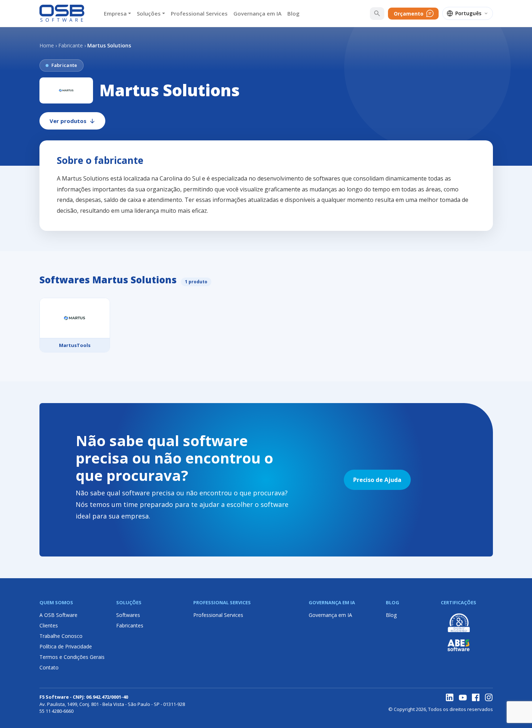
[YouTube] (463, 698)
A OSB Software (58, 614)
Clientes (48, 625)
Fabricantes (129, 625)
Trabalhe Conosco (61, 635)
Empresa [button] (115, 13)
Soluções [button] (149, 13)
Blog (293, 13)
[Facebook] (476, 698)
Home (46, 45)
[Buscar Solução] (377, 13)
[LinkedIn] (450, 698)
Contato (49, 667)
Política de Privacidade (65, 646)
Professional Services (199, 13)
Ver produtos (68, 120)
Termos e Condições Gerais (72, 656)
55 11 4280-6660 (56, 711)
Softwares (128, 614)
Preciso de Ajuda (377, 480)
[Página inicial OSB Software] (62, 13)
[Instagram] (489, 698)
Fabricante (70, 45)
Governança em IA (257, 13)
